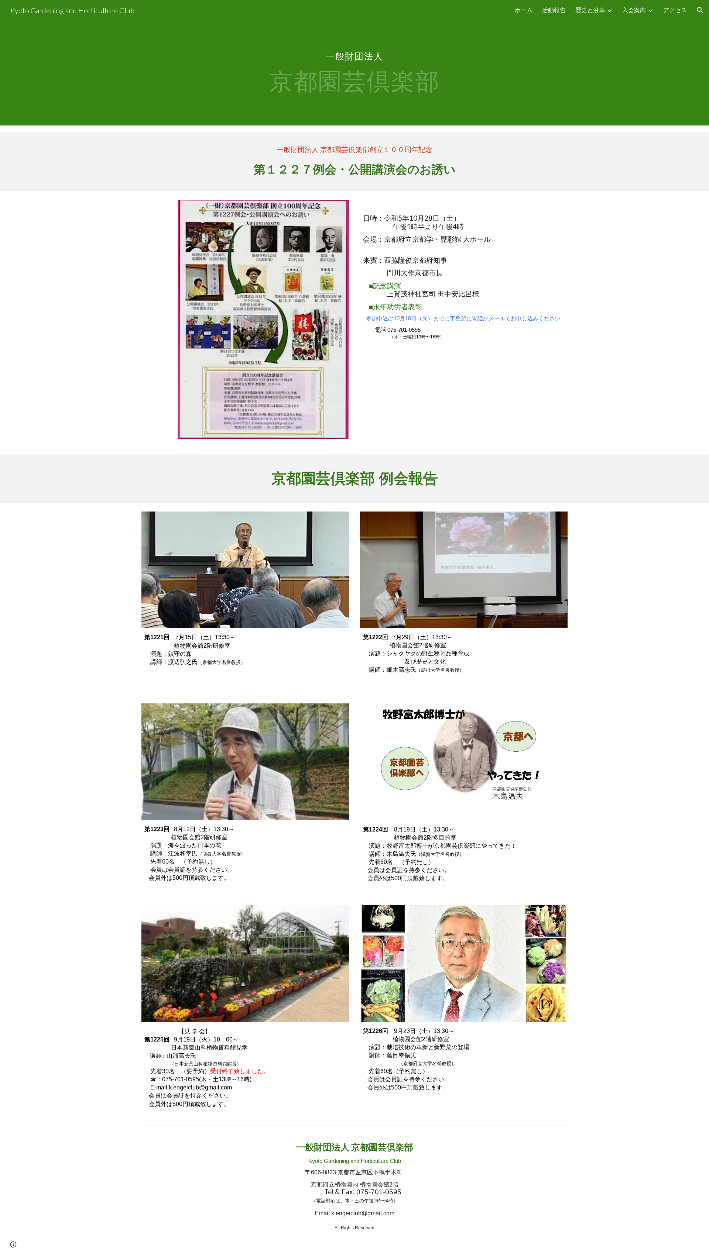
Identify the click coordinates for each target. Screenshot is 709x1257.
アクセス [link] (675, 9)
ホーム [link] (523, 9)
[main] (354, 63)
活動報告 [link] (554, 9)
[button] (700, 10)
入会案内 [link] (634, 9)
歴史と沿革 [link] (590, 9)
